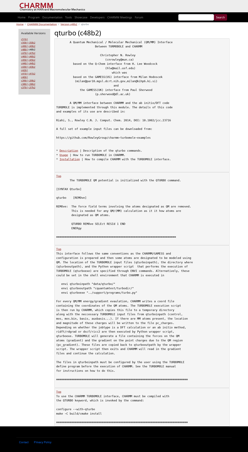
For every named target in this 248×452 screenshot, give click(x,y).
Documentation (52, 17)
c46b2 (32, 56)
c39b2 (32, 80)
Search (220, 17)
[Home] (53, 6)
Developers (97, 17)
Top (58, 176)
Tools (68, 17)
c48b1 (24, 49)
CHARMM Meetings (119, 17)
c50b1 (24, 42)
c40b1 (24, 77)
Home (21, 17)
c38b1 (24, 84)
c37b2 (32, 87)
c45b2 (32, 60)
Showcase (81, 17)
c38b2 (32, 84)
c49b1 (24, 46)
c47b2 (32, 53)
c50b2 (32, 42)
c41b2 (32, 73)
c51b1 (24, 39)
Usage (64, 155)
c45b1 (24, 60)
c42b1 (24, 70)
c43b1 (24, 66)
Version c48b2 (69, 24)
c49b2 (32, 46)
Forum (139, 17)
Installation (70, 159)
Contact (24, 442)
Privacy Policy (42, 442)
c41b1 (24, 73)
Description (69, 150)
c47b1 (24, 53)
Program (34, 17)
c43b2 (32, 66)
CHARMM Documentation (42, 24)
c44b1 (24, 63)
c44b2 (32, 63)
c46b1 (24, 56)
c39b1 (24, 80)
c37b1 (24, 87)
